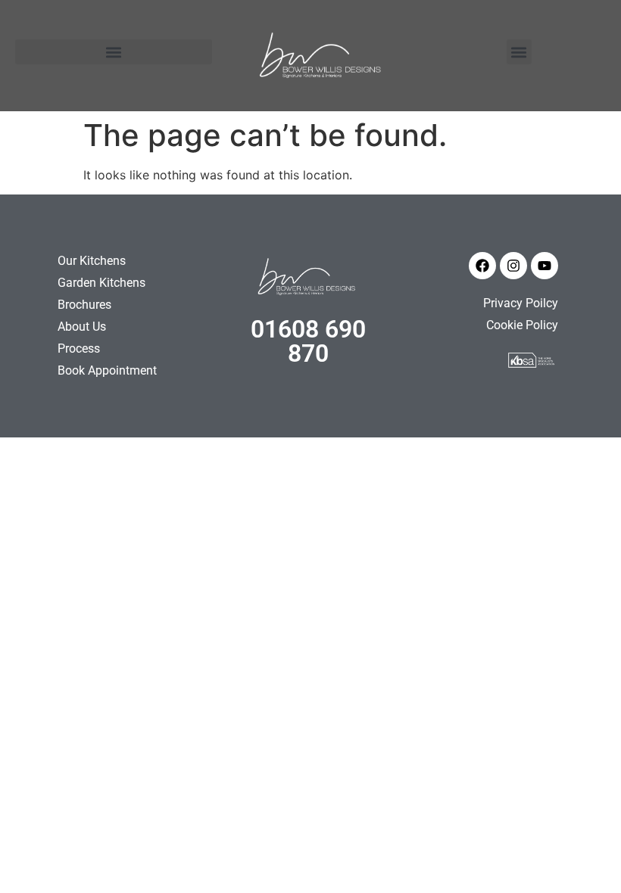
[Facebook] (482, 265)
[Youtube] (544, 265)
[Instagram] (513, 265)
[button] (113, 51)
